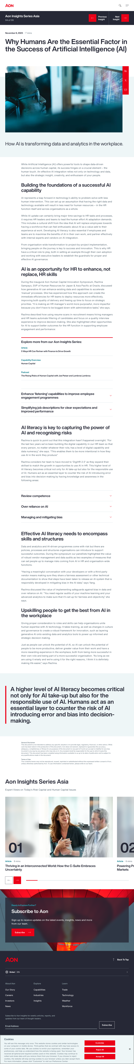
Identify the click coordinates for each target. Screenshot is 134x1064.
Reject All (100, 1050)
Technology (68, 995)
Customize (100, 1043)
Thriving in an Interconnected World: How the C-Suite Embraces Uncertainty (50, 867)
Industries (38, 995)
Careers (9, 995)
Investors (9, 1000)
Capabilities (39, 989)
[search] (120, 5)
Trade (65, 989)
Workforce (67, 1006)
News (8, 1006)
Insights (37, 1000)
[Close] (130, 1049)
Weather (66, 1000)
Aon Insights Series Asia (22, 16)
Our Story (10, 989)
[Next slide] (17, 880)
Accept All (100, 1056)
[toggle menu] (127, 5)
